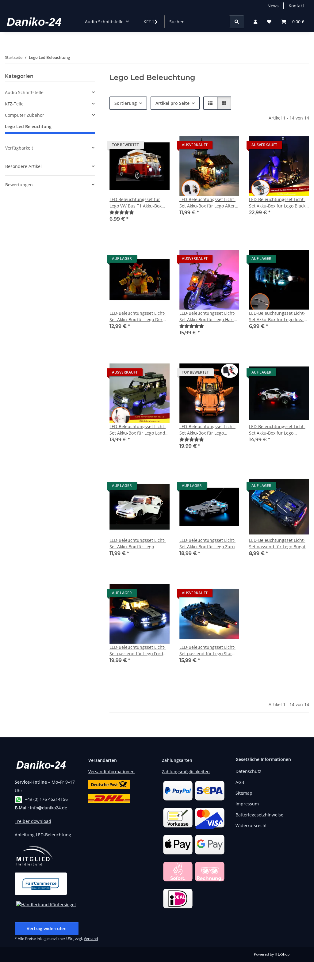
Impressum (247, 804)
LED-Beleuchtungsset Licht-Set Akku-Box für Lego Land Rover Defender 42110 (137, 430)
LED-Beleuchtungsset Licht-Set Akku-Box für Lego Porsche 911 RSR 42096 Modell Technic (277, 430)
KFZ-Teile (14, 104)
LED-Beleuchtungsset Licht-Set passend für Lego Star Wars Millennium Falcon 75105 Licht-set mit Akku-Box (208, 650)
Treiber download (33, 821)
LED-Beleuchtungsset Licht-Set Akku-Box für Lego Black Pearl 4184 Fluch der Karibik (278, 202)
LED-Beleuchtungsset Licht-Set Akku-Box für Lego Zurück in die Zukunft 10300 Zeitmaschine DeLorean (209, 543)
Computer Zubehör (24, 115)
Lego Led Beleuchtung (28, 126)
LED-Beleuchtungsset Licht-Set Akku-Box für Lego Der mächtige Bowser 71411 (137, 316)
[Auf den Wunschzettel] (159, 146)
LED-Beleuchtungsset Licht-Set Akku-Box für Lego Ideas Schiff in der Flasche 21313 (277, 316)
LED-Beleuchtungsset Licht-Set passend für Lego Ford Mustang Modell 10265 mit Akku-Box (137, 650)
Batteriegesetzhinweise (259, 815)
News (273, 6)
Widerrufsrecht (251, 825)
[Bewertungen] (121, 212)
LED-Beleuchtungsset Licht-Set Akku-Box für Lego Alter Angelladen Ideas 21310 (207, 202)
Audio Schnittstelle (24, 92)
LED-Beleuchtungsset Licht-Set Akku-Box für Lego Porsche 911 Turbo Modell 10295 (137, 543)
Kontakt (296, 6)
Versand (91, 938)
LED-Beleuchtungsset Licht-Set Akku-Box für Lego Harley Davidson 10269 (208, 316)
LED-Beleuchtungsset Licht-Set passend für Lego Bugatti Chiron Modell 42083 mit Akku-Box (278, 543)
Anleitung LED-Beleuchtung (43, 835)
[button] (255, 21)
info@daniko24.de (48, 808)
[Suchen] (237, 21)
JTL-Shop (282, 954)
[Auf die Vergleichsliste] (213, 146)
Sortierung (125, 103)
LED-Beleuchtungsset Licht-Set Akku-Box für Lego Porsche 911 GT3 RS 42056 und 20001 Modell (207, 430)
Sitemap (244, 793)
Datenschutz (248, 771)
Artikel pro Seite (172, 103)
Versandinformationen (111, 771)
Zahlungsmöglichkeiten (186, 771)
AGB (240, 782)
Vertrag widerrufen (47, 928)
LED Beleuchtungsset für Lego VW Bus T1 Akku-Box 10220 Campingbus (135, 202)
